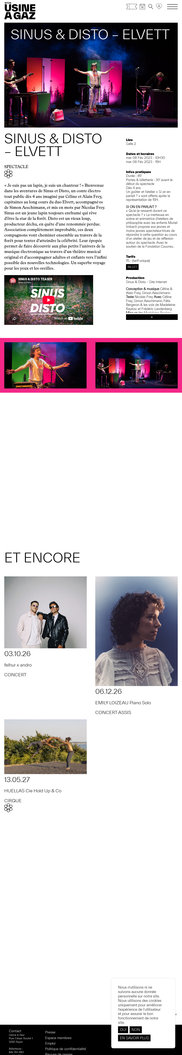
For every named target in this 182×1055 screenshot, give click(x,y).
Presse (50, 1032)
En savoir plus (134, 1038)
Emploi (50, 1043)
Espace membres (58, 1038)
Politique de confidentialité (65, 1049)
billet (132, 267)
